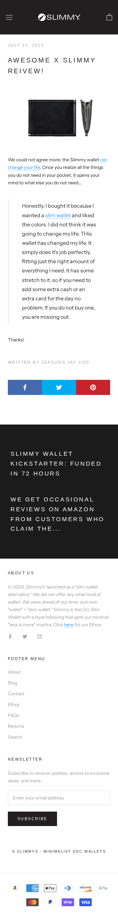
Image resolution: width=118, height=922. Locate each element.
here (68, 625)
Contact (16, 694)
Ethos (14, 704)
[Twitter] (25, 636)
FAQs (13, 715)
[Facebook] (10, 636)
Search (15, 737)
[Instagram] (39, 636)
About (14, 672)
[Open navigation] (9, 17)
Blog (12, 683)
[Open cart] (109, 17)
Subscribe (32, 819)
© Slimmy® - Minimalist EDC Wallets (59, 851)
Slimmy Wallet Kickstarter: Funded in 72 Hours (56, 463)
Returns (16, 726)
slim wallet (58, 215)
